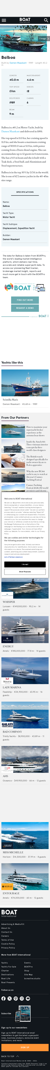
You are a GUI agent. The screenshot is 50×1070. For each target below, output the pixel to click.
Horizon (7, 856)
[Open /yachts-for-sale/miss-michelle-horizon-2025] (25, 835)
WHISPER (9, 602)
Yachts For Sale (8, 967)
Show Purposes (25, 572)
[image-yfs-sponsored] (7, 597)
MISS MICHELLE (13, 852)
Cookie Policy (8, 944)
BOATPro (28, 967)
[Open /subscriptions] (20, 1014)
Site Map (28, 975)
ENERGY (8, 646)
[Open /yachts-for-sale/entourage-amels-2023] (25, 876)
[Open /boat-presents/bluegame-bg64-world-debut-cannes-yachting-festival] (13, 475)
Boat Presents (8, 982)
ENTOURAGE (11, 893)
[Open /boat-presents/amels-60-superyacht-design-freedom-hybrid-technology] (13, 446)
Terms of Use (7, 940)
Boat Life (5, 978)
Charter (5, 971)
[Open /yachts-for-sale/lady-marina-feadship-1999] (25, 670)
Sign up (25, 1047)
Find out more (25, 300)
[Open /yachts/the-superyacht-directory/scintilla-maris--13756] (25, 382)
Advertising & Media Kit (12, 924)
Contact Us (6, 932)
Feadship (7, 692)
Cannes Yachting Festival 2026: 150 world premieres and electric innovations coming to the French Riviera (37, 491)
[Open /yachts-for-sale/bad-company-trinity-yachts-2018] (25, 715)
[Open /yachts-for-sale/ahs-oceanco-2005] (25, 759)
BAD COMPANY (12, 732)
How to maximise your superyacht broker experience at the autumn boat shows (36, 431)
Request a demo (25, 308)
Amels (6, 651)
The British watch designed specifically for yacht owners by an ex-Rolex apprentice (37, 460)
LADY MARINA (12, 687)
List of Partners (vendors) (13, 557)
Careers (5, 936)
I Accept (25, 564)
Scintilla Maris (10, 399)
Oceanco (7, 780)
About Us (5, 928)
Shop (26, 971)
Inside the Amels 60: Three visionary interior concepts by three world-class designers (37, 446)
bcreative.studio (32, 978)
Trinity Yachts (9, 736)
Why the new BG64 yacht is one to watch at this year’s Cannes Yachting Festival (36, 475)
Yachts (4, 963)
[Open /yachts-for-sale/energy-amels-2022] (25, 629)
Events (27, 963)
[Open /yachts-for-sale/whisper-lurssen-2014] (25, 585)
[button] (2, 38)
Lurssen (6, 606)
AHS (5, 776)
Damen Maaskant (18, 62)
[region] (25, 535)
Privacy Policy (8, 948)
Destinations (7, 975)
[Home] (25, 20)
